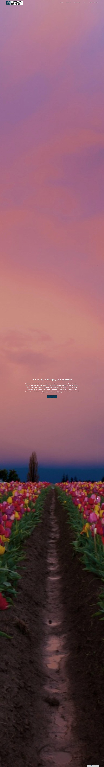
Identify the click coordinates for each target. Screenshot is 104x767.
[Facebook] (97, 498)
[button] (61, 3)
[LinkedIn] (97, 501)
